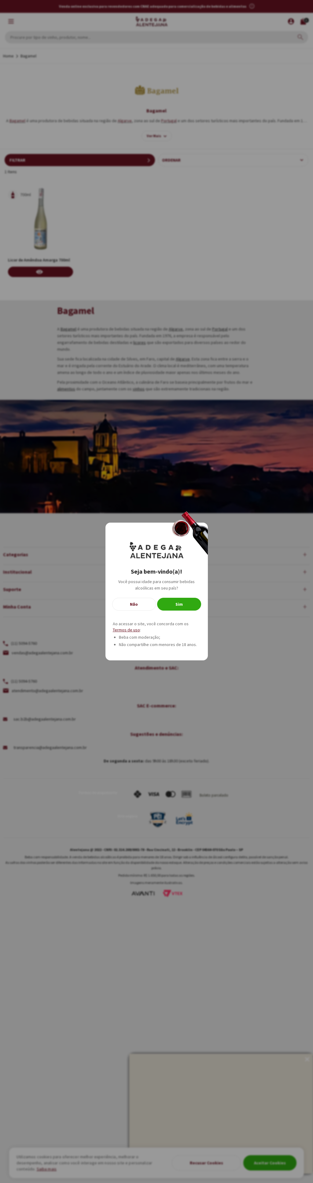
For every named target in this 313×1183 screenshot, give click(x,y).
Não (134, 604)
